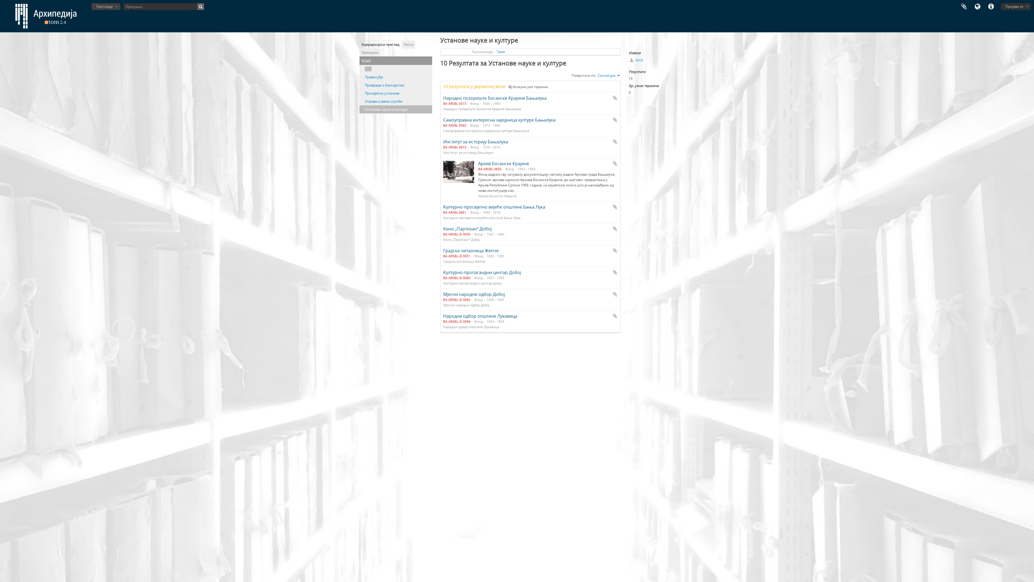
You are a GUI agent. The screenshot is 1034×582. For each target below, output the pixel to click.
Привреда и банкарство (384, 85)
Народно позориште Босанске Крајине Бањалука (495, 98)
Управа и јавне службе (383, 101)
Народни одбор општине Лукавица (480, 316)
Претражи (369, 52)
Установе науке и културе (386, 109)
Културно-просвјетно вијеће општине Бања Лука (494, 207)
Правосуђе (374, 77)
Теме (501, 51)
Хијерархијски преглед (380, 44)
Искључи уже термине (530, 87)
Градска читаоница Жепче (471, 251)
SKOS (638, 60)
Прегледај (104, 6)
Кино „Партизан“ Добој (467, 229)
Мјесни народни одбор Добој (474, 294)
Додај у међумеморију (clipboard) (615, 98)
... (368, 69)
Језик (977, 6)
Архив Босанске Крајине (503, 164)
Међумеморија (964, 6)
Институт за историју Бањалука (475, 142)
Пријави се (1014, 6)
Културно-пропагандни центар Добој (482, 272)
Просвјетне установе (382, 93)
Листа (408, 44)
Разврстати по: (584, 75)
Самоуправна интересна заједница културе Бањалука (499, 120)
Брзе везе (991, 6)
